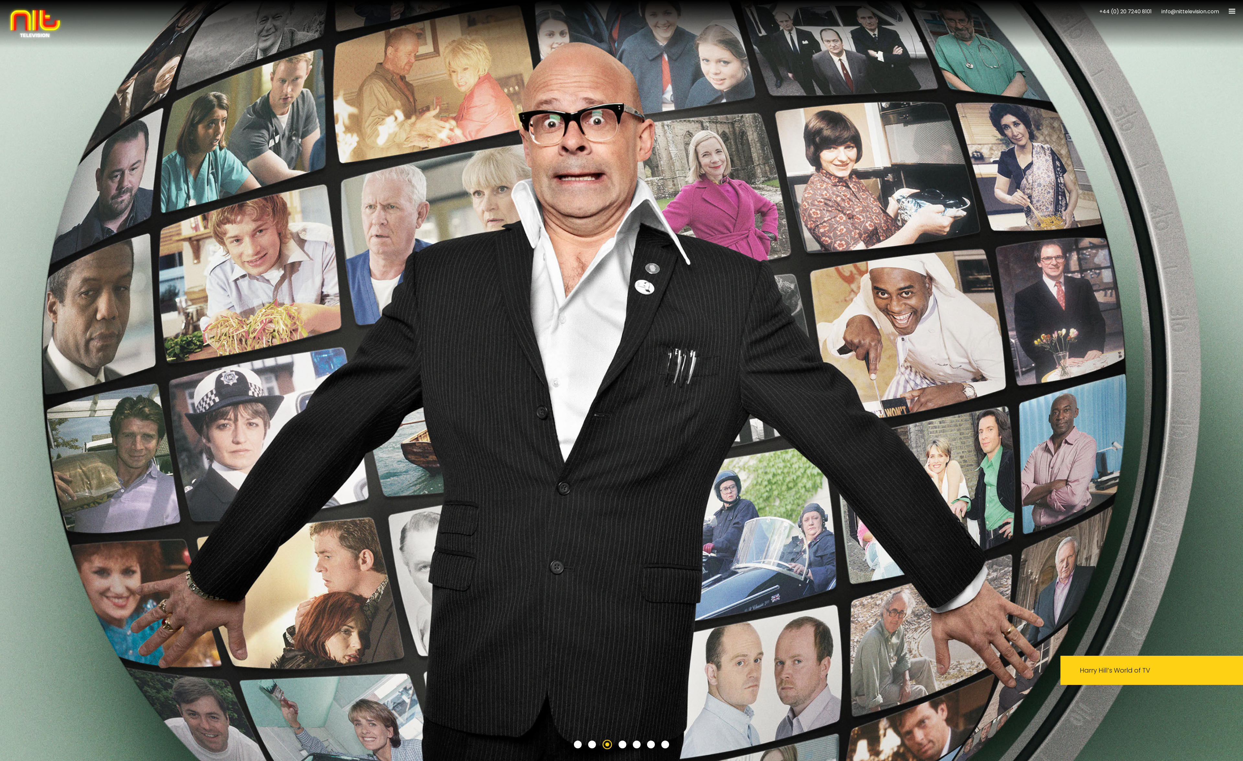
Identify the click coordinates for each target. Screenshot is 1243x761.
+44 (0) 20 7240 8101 (1125, 11)
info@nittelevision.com (1190, 11)
